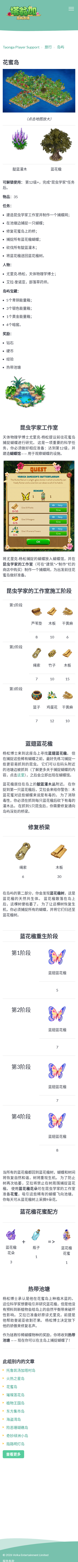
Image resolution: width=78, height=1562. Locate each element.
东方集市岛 (15, 1411)
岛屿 (60, 47)
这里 (20, 775)
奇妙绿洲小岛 (17, 1436)
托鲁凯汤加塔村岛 (20, 1370)
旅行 (48, 47)
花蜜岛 (11, 1387)
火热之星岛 (15, 1378)
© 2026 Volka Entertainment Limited (25, 1555)
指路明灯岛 (15, 1444)
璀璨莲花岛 (15, 1395)
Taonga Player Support (21, 47)
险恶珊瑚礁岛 (17, 1427)
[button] (71, 9)
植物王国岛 (15, 1403)
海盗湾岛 (13, 1419)
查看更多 (13, 1454)
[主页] (23, 12)
